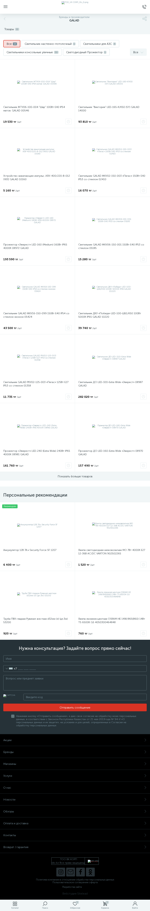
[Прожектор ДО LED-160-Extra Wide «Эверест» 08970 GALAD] (112, 426)
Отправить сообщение (75, 707)
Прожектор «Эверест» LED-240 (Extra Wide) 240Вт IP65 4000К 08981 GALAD (36, 452)
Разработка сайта (72, 887)
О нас (7, 787)
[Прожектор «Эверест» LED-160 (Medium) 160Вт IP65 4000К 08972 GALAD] (37, 220)
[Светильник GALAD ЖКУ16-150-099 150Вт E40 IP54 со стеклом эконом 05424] (37, 289)
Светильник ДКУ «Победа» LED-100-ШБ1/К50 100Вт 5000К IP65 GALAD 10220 (109, 315)
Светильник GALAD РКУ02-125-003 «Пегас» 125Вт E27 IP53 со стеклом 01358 (35, 384)
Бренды (8, 752)
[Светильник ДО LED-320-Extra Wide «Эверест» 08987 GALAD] (112, 358)
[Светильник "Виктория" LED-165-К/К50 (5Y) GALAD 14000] (112, 83)
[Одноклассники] (90, 872)
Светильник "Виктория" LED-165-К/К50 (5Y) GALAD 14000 (108, 109)
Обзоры (8, 811)
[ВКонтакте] (70, 872)
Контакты (9, 835)
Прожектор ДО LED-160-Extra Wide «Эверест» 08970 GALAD (110, 452)
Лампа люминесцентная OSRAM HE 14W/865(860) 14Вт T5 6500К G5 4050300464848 (111, 620)
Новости (9, 799)
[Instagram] (60, 872)
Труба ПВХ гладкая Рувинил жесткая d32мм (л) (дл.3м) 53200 (35, 620)
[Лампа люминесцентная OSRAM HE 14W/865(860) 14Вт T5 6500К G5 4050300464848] (112, 594)
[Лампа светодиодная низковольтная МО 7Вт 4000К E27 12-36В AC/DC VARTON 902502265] (112, 526)
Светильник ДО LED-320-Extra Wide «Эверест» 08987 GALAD (110, 384)
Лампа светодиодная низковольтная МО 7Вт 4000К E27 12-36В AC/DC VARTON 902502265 (111, 552)
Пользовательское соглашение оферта (75, 882)
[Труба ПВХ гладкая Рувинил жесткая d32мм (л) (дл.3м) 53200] (37, 594)
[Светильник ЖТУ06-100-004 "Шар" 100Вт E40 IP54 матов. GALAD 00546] (37, 83)
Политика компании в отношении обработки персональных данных (75, 879)
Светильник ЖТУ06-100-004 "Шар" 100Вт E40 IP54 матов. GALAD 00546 (34, 109)
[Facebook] (80, 872)
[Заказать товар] (68, 122)
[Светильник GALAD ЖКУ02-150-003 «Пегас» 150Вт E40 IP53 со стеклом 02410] (112, 151)
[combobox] (10, 668)
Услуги (7, 775)
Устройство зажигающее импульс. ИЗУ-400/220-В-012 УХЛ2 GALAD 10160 (36, 177)
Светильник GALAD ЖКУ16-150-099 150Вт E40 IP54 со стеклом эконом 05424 (36, 315)
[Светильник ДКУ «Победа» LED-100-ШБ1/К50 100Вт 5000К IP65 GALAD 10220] (112, 289)
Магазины (9, 764)
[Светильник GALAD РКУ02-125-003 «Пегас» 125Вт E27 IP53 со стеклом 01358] (37, 358)
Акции (7, 740)
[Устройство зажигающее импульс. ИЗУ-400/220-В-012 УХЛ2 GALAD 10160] (37, 151)
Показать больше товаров (75, 476)
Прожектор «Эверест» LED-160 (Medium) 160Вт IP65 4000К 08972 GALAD (35, 246)
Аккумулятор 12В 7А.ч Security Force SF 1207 (29, 550)
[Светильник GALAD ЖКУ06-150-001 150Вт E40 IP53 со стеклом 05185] (112, 220)
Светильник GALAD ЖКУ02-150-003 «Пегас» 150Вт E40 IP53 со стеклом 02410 (111, 177)
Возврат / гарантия (15, 847)
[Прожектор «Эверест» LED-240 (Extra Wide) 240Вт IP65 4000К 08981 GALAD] (37, 426)
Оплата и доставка (15, 823)
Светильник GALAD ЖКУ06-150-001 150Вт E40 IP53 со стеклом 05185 (111, 246)
